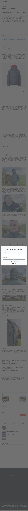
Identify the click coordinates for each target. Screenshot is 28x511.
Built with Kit (14, 263)
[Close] (25, 246)
